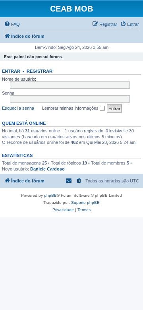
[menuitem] (12, 24)
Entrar (11, 71)
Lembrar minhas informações (71, 108)
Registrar (39, 71)
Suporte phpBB (85, 202)
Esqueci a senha (18, 108)
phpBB (50, 195)
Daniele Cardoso (47, 169)
